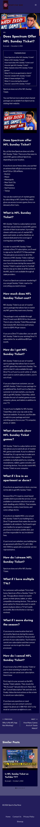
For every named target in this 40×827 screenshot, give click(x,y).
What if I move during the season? (16, 81)
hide (23, 53)
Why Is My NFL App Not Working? (9, 722)
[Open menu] (36, 4)
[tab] (15, 788)
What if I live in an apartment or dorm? (17, 73)
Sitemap (20, 821)
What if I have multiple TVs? (14, 78)
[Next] (34, 766)
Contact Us (17, 817)
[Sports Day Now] (12, 5)
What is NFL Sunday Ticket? (14, 60)
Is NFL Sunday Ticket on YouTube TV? (16, 775)
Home (8, 817)
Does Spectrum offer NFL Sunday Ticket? (19, 57)
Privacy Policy (28, 817)
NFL (4, 32)
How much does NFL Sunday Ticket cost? (19, 62)
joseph (7, 46)
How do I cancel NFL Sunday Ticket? (17, 84)
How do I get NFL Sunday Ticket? (16, 65)
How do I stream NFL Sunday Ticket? (17, 76)
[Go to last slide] (6, 766)
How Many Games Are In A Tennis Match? (30, 723)
